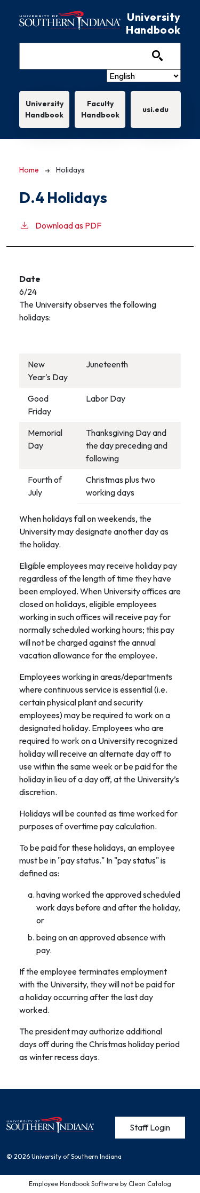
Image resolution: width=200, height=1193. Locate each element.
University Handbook (44, 109)
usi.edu (155, 109)
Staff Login (150, 1127)
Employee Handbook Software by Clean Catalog (100, 1184)
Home (29, 170)
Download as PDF (68, 225)
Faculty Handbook (100, 109)
